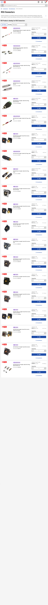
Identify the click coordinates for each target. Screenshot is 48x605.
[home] (1, 8)
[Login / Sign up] (42, 2)
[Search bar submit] (46, 5)
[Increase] (45, 34)
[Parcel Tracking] (38, 2)
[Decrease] (33, 34)
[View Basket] (45, 2)
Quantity (34, 32)
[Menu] (2, 2)
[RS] (5, 2)
